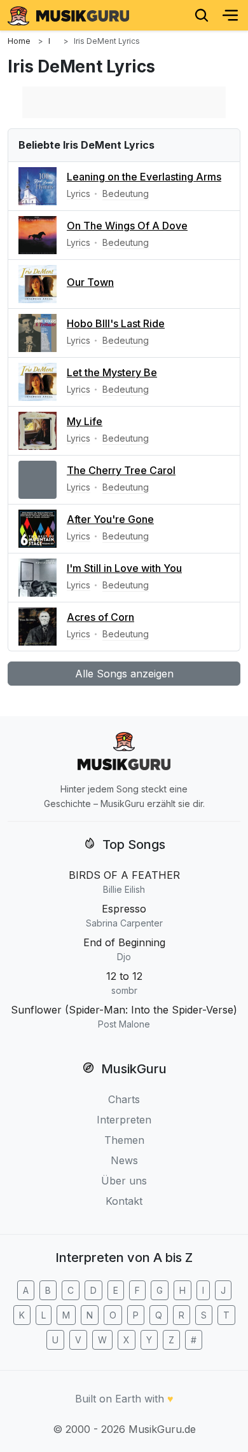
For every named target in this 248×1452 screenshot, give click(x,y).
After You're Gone (110, 519)
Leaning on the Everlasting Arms (144, 176)
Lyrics (78, 193)
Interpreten (124, 1119)
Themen (124, 1140)
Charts (124, 1099)
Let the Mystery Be (112, 372)
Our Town (90, 282)
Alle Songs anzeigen (124, 673)
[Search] (201, 15)
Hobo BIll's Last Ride (116, 323)
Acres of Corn (100, 617)
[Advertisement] (124, 102)
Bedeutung (125, 193)
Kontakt (124, 1201)
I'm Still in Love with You (124, 568)
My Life (84, 421)
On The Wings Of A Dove (127, 225)
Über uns (124, 1180)
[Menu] (230, 15)
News (124, 1160)
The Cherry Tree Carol (121, 470)
